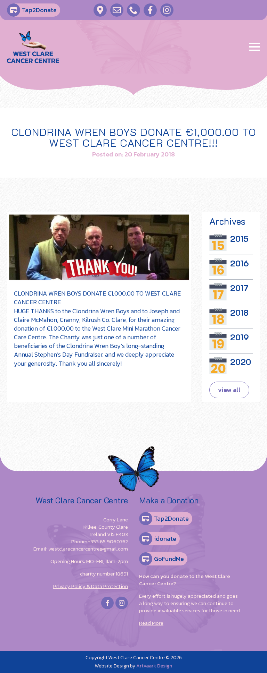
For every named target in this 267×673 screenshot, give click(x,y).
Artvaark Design (154, 666)
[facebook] (107, 603)
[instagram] (121, 603)
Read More (151, 623)
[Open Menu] (254, 46)
